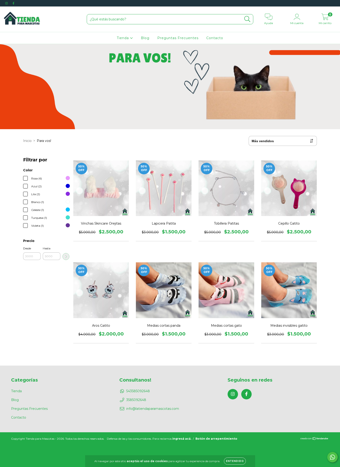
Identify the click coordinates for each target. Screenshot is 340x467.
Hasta (46, 248)
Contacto (214, 38)
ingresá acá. (181, 438)
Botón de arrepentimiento (216, 438)
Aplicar (65, 256)
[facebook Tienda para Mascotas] (13, 3)
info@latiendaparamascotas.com (152, 409)
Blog (145, 38)
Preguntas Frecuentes (177, 38)
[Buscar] (247, 19)
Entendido (235, 461)
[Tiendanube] (314, 439)
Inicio (27, 141)
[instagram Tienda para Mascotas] (6, 3)
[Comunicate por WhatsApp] (332, 457)
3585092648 (136, 400)
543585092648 (138, 391)
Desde (27, 248)
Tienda (123, 38)
